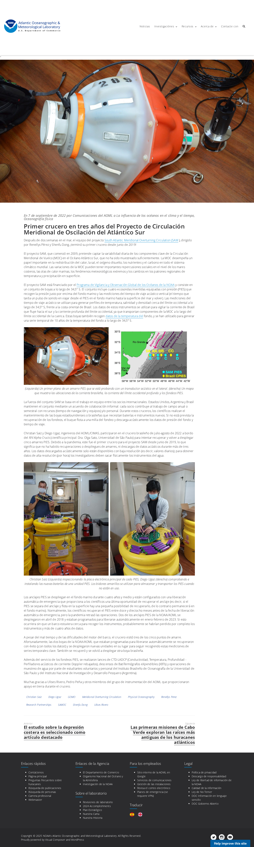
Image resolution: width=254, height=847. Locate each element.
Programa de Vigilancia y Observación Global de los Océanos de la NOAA (126, 285)
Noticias (145, 26)
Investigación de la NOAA (98, 784)
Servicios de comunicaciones (154, 780)
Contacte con (229, 26)
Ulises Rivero (101, 704)
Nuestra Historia (92, 817)
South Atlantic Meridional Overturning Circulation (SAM (141, 240)
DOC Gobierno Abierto (205, 803)
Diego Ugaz (54, 697)
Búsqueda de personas (42, 792)
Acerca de (207, 26)
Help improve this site (230, 843)
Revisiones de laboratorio (98, 802)
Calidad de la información (206, 788)
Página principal (37, 776)
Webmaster (35, 799)
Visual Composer (55, 839)
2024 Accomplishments (97, 806)
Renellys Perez (169, 697)
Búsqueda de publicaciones (44, 788)
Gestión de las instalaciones (154, 784)
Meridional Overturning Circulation (101, 697)
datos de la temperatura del (124, 316)
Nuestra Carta (91, 814)
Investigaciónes (164, 26)
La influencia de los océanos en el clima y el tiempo (155, 215)
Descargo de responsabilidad (209, 776)
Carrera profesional (39, 796)
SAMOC (62, 704)
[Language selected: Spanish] (138, 814)
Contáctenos (36, 772)
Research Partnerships (38, 704)
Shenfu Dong (80, 704)
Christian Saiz (34, 697)
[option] (141, 814)
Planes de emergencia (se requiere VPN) (152, 794)
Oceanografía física (38, 219)
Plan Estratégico (92, 810)
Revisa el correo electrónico (153, 788)
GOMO (71, 697)
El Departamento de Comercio (101, 772)
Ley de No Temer (202, 792)
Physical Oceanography (141, 697)
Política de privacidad (204, 772)
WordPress (77, 839)
